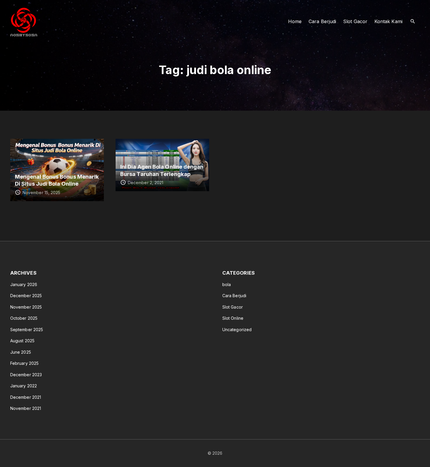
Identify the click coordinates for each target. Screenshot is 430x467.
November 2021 (25, 408)
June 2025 (20, 352)
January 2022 (23, 385)
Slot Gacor (232, 307)
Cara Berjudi (234, 295)
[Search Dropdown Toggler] (413, 21)
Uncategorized (237, 329)
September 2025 (26, 329)
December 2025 (26, 295)
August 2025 (22, 340)
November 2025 (26, 307)
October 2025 (23, 318)
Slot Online (232, 318)
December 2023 (26, 374)
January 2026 (23, 284)
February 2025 (24, 363)
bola (226, 284)
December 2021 (25, 397)
